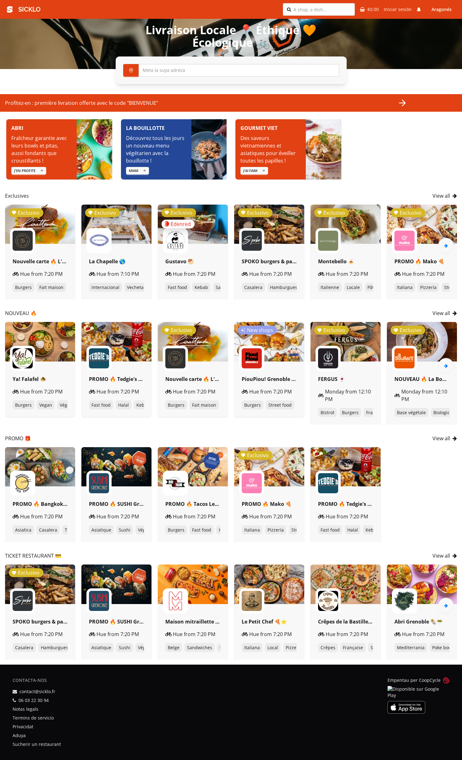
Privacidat (23, 727)
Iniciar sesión (398, 9)
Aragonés (442, 9)
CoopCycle (430, 680)
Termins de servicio (33, 718)
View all (441, 195)
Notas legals (25, 709)
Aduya (19, 735)
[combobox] (322, 9)
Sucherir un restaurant (37, 744)
